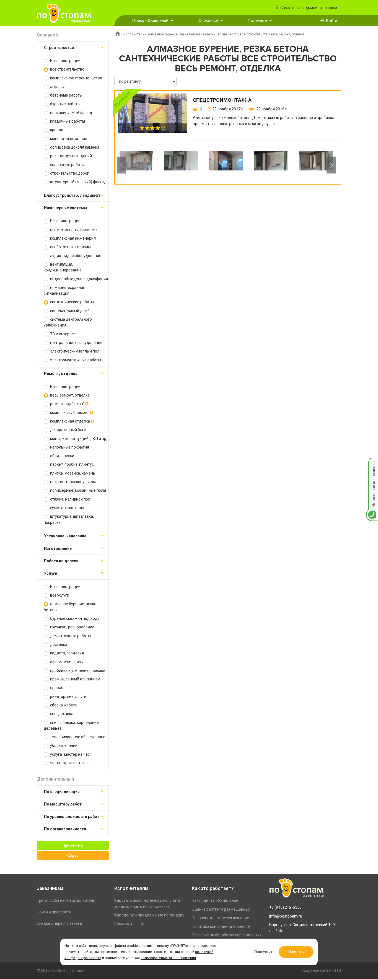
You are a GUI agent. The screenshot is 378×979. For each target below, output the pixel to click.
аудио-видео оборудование (75, 255)
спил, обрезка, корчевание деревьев (71, 725)
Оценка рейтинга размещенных (221, 909)
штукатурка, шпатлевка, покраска (69, 519)
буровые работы (64, 104)
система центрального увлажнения (68, 322)
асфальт (57, 86)
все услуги (59, 595)
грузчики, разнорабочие (71, 627)
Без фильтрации (65, 60)
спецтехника (61, 713)
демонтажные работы (70, 636)
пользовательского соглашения (168, 958)
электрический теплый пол (74, 351)
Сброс (72, 856)
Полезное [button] (257, 21)
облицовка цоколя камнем (74, 147)
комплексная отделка (70, 421)
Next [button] (331, 165)
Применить (73, 845)
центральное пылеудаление (75, 342)
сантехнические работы (71, 302)
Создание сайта (316, 970)
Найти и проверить (54, 912)
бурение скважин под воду (74, 618)
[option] (136, 164)
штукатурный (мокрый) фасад (77, 182)
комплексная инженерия (72, 238)
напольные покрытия (69, 447)
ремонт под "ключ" (67, 404)
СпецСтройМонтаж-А (222, 100)
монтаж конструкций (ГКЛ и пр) (78, 438)
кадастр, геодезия (66, 653)
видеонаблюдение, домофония (78, 279)
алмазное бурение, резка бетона (70, 607)
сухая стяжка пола (66, 508)
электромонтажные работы (75, 360)
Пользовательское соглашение (220, 918)
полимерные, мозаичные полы (77, 490)
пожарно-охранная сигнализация (64, 290)
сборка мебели (63, 705)
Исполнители (133, 34)
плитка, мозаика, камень (72, 473)
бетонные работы (65, 95)
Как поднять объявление (215, 900)
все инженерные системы (73, 229)
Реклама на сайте (130, 923)
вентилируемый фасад (70, 112)
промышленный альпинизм (74, 679)
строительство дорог (69, 173)
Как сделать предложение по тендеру (149, 915)
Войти (331, 21)
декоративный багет (68, 430)
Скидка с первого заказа (59, 923)
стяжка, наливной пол (69, 499)
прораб (56, 687)
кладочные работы (67, 121)
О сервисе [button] (208, 21)
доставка (58, 644)
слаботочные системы (70, 247)
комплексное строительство (75, 78)
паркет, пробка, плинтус (71, 464)
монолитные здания (68, 138)
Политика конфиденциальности (221, 926)
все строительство (66, 69)
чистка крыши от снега (70, 763)
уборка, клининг (64, 745)
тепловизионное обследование (78, 737)
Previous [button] (121, 165)
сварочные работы (67, 164)
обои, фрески (61, 456)
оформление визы (66, 662)
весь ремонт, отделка (69, 395)
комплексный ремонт (69, 412)
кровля (56, 130)
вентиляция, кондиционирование (63, 267)
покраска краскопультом (72, 482)
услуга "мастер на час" (70, 754)
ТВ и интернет (62, 334)
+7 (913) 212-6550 (285, 907)
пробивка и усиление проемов (77, 670)
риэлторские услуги (67, 696)
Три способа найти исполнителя (66, 900)
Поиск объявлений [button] (150, 21)
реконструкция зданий (70, 156)
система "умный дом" (69, 311)
